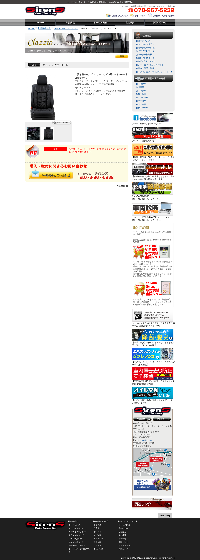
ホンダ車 (142, 90)
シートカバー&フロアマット (151, 65)
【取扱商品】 (72, 521)
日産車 (141, 87)
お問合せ (122, 539)
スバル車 (142, 94)
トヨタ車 (142, 83)
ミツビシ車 (143, 97)
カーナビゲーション (147, 47)
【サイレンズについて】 (127, 521)
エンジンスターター (147, 58)
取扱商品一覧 (44, 28)
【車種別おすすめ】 (100, 521)
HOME (31, 28)
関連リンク (123, 542)
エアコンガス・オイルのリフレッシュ (155, 71)
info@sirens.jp (147, 440)
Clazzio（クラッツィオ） (66, 28)
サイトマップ (124, 545)
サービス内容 (124, 525)
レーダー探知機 (145, 54)
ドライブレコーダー (147, 51)
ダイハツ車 (143, 108)
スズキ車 (142, 104)
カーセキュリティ (74, 2)
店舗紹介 (122, 532)
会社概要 (122, 535)
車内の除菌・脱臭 (146, 68)
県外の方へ (123, 528)
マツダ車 (142, 101)
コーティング (144, 41)
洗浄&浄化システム (147, 61)
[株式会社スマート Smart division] (152, 114)
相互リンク (123, 549)
